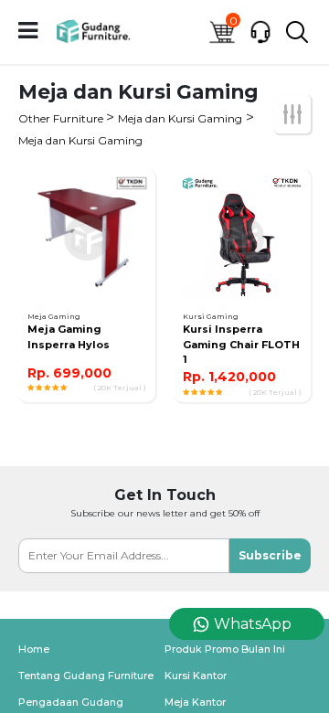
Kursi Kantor (195, 675)
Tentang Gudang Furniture (86, 675)
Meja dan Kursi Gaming (180, 118)
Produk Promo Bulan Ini (224, 649)
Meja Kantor (195, 702)
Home (33, 649)
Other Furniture (62, 118)
